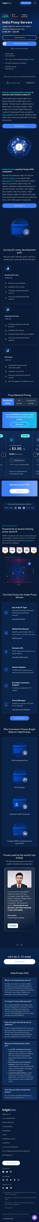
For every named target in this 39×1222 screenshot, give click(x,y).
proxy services (28, 540)
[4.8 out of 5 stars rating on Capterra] (24, 15)
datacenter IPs (7, 181)
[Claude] (14, 1180)
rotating (12, 178)
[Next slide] (35, 455)
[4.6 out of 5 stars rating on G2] (15, 15)
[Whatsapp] (3, 1188)
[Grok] (18, 1180)
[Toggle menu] (35, 3)
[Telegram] (11, 1188)
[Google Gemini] (11, 1180)
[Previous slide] (3, 455)
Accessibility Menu (8, 1218)
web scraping (7, 115)
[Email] (7, 1188)
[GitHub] (11, 1172)
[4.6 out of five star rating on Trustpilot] (5, 15)
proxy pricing (29, 1097)
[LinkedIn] (3, 1172)
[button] (11, 1163)
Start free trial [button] (26, 3)
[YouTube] (7, 1172)
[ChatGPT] (3, 1180)
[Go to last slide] (17, 945)
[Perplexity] (7, 1180)
